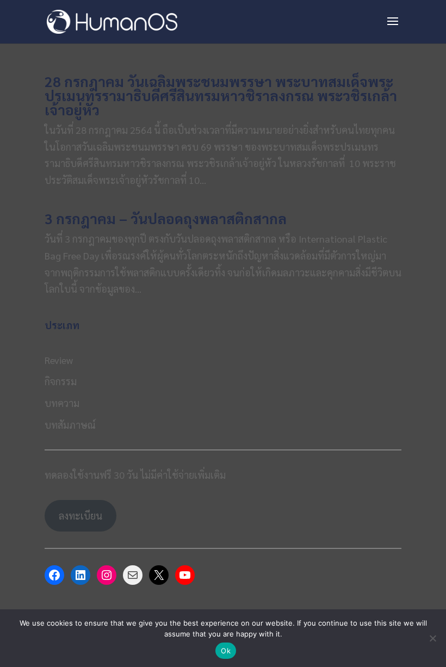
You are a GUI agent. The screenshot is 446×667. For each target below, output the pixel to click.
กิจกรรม (61, 381)
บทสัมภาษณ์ (70, 424)
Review (59, 360)
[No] (432, 638)
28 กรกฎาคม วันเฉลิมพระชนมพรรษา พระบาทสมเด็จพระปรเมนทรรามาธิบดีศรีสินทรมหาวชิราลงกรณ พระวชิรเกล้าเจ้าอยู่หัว (221, 95)
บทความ (62, 403)
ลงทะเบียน (80, 515)
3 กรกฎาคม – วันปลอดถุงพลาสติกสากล (166, 218)
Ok (226, 650)
